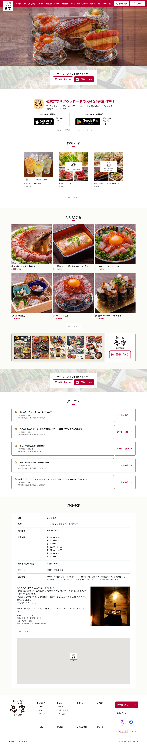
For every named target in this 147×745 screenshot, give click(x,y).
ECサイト (106, 4)
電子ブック (95, 4)
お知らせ (22, 4)
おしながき (31, 4)
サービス (61, 714)
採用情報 (11, 741)
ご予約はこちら (127, 704)
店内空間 (49, 4)
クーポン (57, 4)
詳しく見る (74, 197)
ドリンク (41, 714)
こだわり (40, 4)
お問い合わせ (126, 713)
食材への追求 (63, 710)
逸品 (40, 710)
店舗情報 (65, 4)
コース (40, 706)
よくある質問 (75, 4)
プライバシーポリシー (23, 741)
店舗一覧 (85, 4)
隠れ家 (60, 706)
